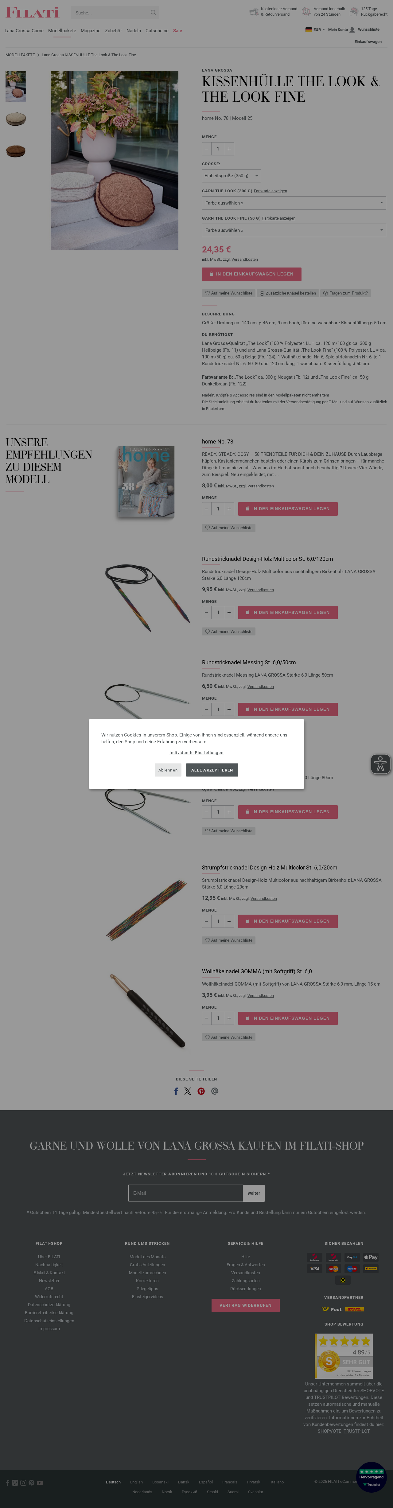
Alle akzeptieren (212, 770)
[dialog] (196, 754)
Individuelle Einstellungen (196, 752)
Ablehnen (168, 770)
